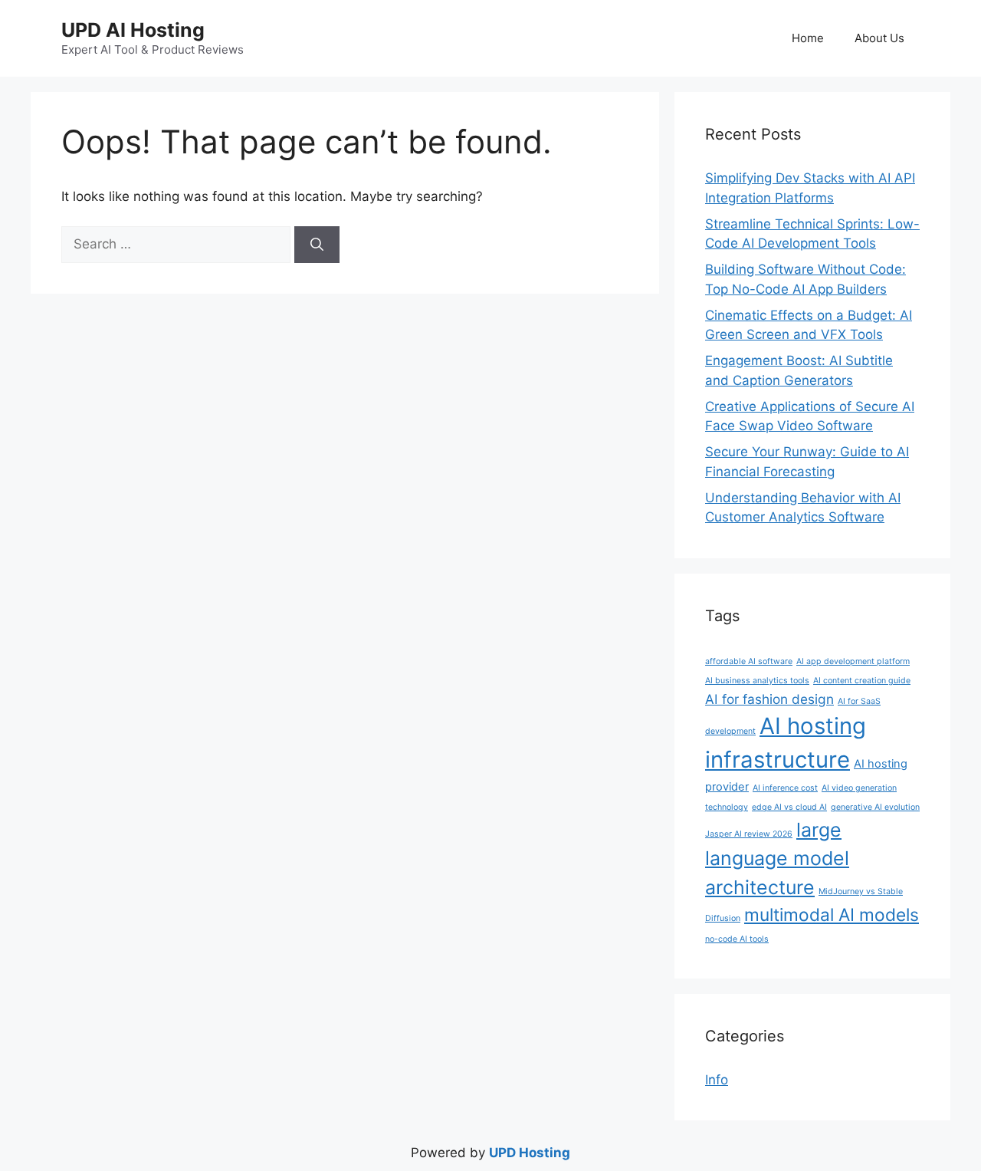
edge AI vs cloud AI (789, 807)
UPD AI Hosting (133, 29)
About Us (879, 38)
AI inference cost (785, 788)
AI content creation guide (861, 681)
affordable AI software (748, 661)
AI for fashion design (769, 699)
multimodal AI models (831, 914)
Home (808, 38)
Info (716, 1079)
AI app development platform (853, 661)
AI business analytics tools (757, 681)
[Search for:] (177, 244)
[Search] (317, 244)
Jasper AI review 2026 (748, 834)
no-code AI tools (737, 939)
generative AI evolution (875, 807)
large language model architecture (777, 858)
